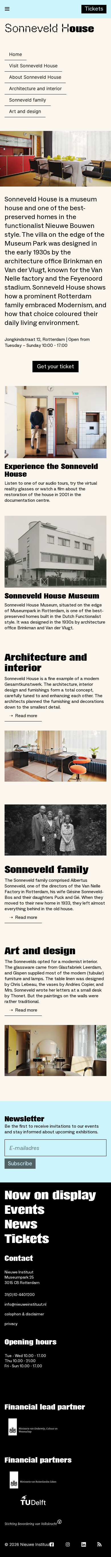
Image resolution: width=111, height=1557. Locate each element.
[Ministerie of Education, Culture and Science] (33, 1426)
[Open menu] (7, 9)
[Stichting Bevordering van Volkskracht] (33, 1523)
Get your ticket (55, 366)
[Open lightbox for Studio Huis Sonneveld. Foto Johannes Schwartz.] (55, 756)
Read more (23, 716)
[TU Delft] (33, 1501)
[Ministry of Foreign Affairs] (33, 1480)
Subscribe (20, 1163)
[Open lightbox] (55, 159)
